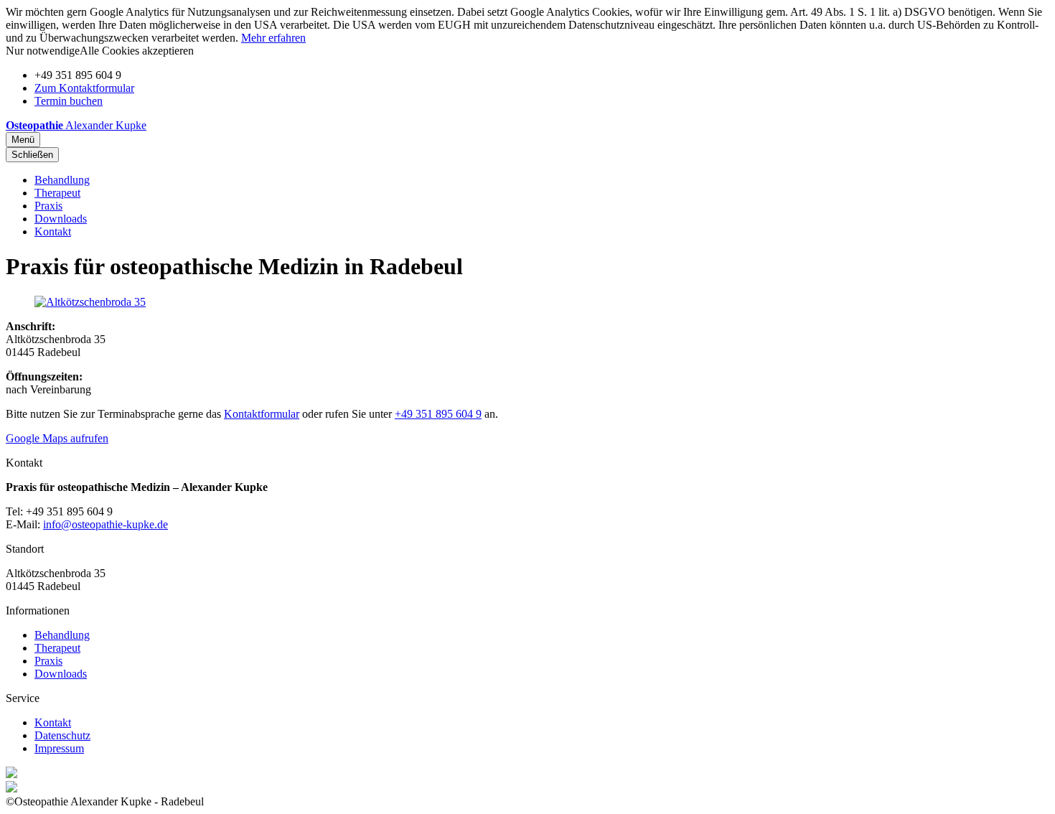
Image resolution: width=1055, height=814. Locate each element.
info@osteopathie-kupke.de (105, 524)
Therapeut (57, 193)
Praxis (48, 206)
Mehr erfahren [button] (273, 38)
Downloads (60, 218)
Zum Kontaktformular (84, 88)
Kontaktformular (261, 414)
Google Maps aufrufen (57, 438)
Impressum (59, 748)
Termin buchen (68, 101)
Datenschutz (62, 735)
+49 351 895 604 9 (438, 414)
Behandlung (62, 180)
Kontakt (52, 231)
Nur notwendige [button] (43, 51)
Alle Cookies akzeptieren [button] (137, 51)
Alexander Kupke (76, 125)
